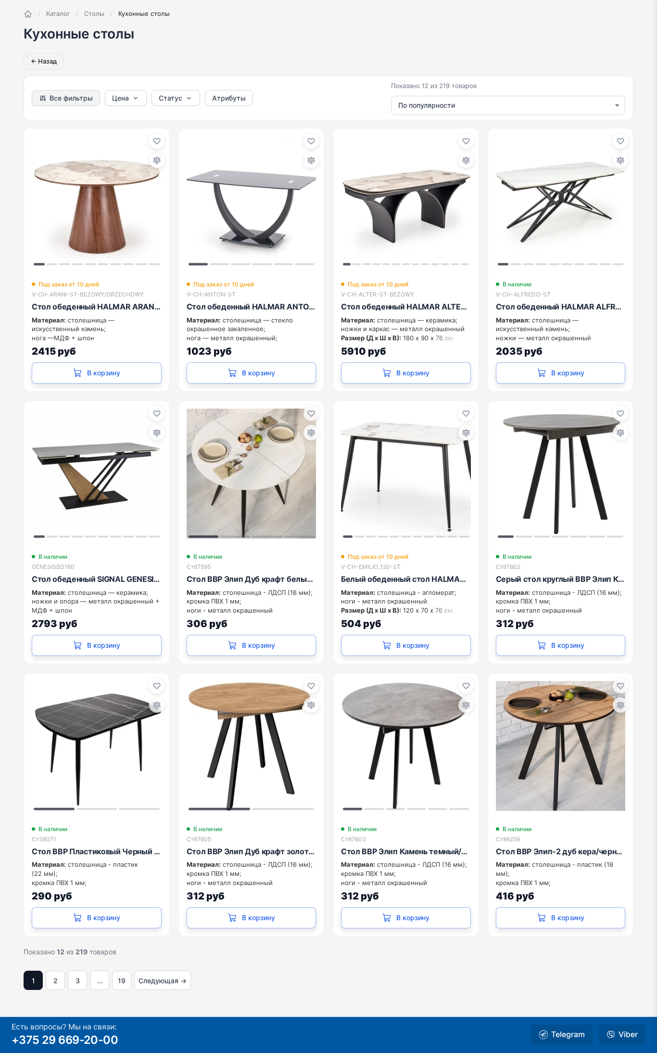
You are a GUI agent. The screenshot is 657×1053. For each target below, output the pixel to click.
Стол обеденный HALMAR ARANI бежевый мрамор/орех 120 (97, 306)
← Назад (44, 61)
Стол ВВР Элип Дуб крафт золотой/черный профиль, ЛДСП (251, 851)
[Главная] (28, 14)
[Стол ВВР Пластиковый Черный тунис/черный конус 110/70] (96, 746)
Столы (94, 13)
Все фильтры (71, 98)
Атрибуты (229, 98)
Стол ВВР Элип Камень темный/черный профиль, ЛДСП (406, 851)
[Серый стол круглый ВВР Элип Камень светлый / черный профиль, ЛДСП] (561, 473)
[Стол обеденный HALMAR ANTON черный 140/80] (251, 201)
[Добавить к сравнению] (156, 160)
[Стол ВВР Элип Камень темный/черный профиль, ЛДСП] (406, 746)
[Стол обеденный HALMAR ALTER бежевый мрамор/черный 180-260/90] (406, 201)
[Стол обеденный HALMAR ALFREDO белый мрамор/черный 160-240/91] (561, 201)
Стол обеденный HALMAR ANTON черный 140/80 (251, 306)
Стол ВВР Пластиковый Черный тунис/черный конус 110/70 (97, 851)
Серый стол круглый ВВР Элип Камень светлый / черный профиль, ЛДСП (561, 579)
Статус (170, 98)
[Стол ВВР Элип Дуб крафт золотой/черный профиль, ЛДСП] (251, 746)
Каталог (58, 13)
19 (122, 980)
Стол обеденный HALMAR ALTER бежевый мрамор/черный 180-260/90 (406, 306)
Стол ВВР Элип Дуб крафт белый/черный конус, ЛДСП (251, 579)
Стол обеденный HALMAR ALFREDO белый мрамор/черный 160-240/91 (561, 306)
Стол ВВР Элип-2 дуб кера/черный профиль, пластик (561, 851)
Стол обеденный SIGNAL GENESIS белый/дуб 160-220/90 (97, 579)
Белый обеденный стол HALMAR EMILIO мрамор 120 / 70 (406, 579)
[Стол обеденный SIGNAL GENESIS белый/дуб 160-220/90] (96, 473)
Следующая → (163, 980)
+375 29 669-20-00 (65, 1040)
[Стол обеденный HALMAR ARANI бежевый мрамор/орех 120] (96, 201)
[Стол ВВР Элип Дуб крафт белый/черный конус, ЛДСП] (251, 473)
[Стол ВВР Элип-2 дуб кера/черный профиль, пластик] (561, 746)
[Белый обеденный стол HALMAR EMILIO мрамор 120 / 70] (406, 473)
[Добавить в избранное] (156, 141)
